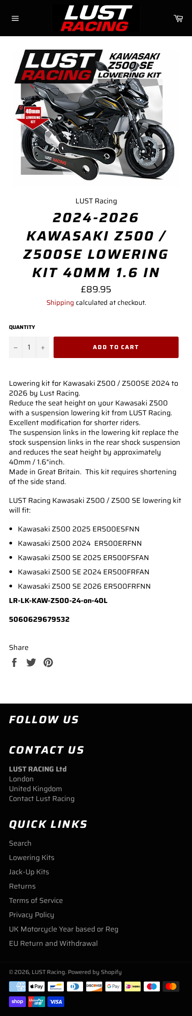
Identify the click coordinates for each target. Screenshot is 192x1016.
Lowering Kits (31, 857)
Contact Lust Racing (42, 798)
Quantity (22, 327)
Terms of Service (36, 900)
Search (20, 843)
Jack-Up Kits (29, 871)
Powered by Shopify (95, 972)
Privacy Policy (31, 914)
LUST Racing (48, 972)
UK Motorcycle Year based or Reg (63, 929)
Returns (22, 886)
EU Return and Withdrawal (53, 943)
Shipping (60, 302)
